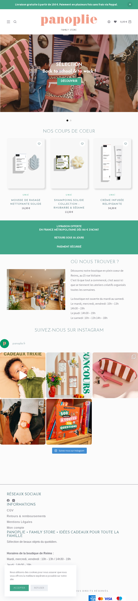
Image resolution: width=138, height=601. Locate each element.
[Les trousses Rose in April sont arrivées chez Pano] (115, 375)
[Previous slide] (9, 78)
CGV (10, 510)
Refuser (39, 588)
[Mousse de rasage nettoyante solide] (26, 163)
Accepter (19, 588)
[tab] (67, 120)
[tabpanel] (69, 73)
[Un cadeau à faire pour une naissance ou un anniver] (22, 375)
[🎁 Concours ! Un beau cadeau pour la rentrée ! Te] (69, 375)
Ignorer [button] (130, 4)
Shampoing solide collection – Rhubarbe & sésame (69, 204)
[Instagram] (13, 500)
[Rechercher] (15, 21)
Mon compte (15, 527)
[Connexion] (109, 21)
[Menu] (8, 21)
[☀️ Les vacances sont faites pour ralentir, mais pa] (69, 421)
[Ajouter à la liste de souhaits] (39, 143)
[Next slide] (128, 78)
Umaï (26, 194)
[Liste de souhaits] (115, 21)
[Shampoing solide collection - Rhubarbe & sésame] (69, 163)
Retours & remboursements (26, 516)
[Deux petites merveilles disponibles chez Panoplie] (22, 421)
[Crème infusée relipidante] (112, 163)
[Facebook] (8, 500)
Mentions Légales (19, 521)
